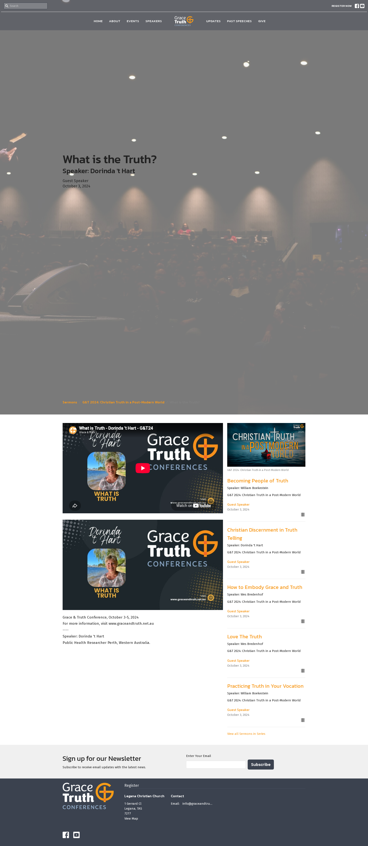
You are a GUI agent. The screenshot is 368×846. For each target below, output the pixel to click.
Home (98, 21)
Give (262, 21)
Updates (213, 21)
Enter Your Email (198, 756)
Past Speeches (239, 21)
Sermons (70, 402)
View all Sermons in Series (246, 734)
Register (131, 785)
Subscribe (260, 764)
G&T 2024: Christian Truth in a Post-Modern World (123, 402)
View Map (131, 818)
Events (133, 21)
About (114, 21)
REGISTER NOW (342, 6)
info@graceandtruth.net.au (198, 804)
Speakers (153, 21)
